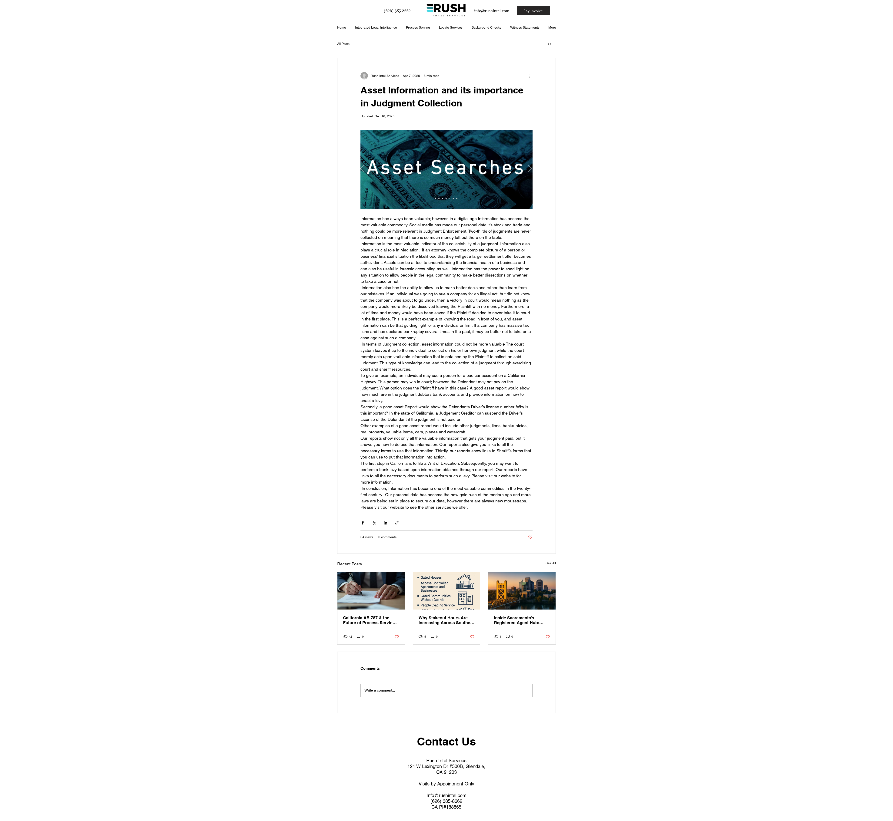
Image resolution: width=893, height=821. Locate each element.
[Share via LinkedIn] (385, 523)
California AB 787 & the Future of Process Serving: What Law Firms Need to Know (370, 620)
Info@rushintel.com (446, 795)
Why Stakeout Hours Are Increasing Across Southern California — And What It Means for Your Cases (446, 620)
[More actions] (530, 76)
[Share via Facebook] (362, 523)
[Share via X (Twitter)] (374, 523)
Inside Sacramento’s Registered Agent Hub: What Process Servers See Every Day (520, 620)
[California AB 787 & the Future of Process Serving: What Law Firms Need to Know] (371, 591)
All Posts (343, 44)
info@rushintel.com (491, 11)
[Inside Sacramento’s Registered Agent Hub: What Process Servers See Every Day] (522, 591)
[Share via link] (397, 523)
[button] (550, 44)
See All (551, 563)
